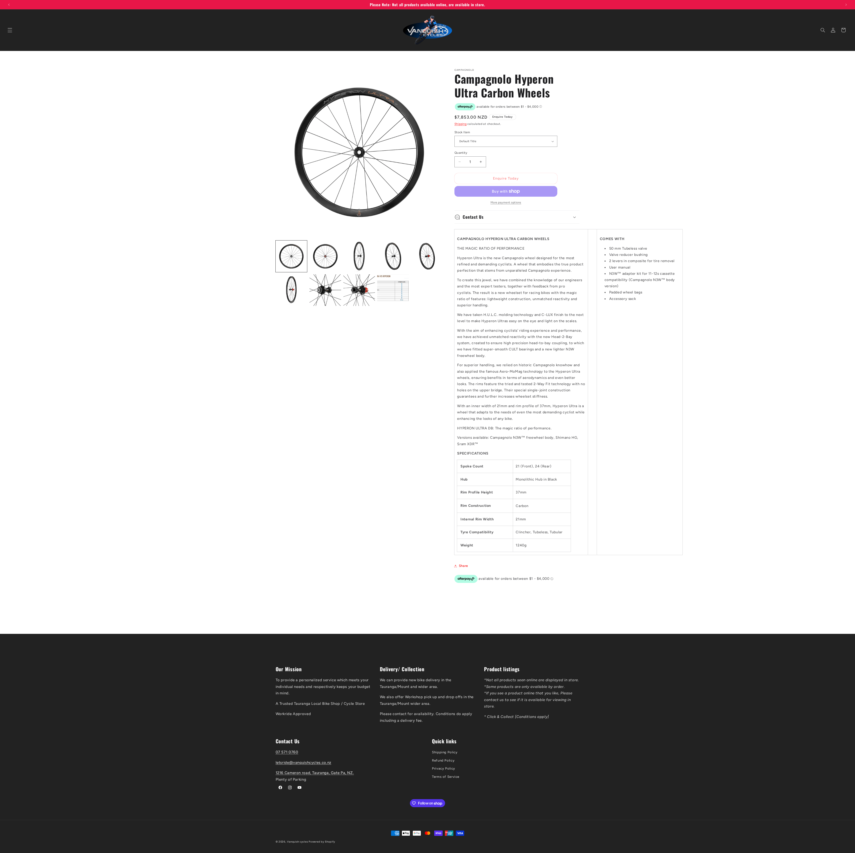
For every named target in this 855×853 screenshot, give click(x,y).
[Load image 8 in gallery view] (359, 290)
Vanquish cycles (297, 841)
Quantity (460, 152)
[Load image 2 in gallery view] (325, 256)
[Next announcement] (846, 4)
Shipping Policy (444, 752)
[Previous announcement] (9, 4)
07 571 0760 (287, 752)
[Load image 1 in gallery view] (291, 256)
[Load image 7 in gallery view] (325, 290)
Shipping (460, 123)
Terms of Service (445, 776)
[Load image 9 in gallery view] (393, 290)
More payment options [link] (506, 202)
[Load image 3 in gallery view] (359, 256)
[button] (10, 30)
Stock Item (462, 132)
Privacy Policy (443, 768)
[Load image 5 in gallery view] (427, 256)
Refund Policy (443, 760)
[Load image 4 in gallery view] (393, 256)
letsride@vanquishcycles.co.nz (303, 762)
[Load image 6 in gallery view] (291, 290)
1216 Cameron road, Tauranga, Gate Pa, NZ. (315, 772)
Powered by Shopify (322, 841)
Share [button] (463, 566)
